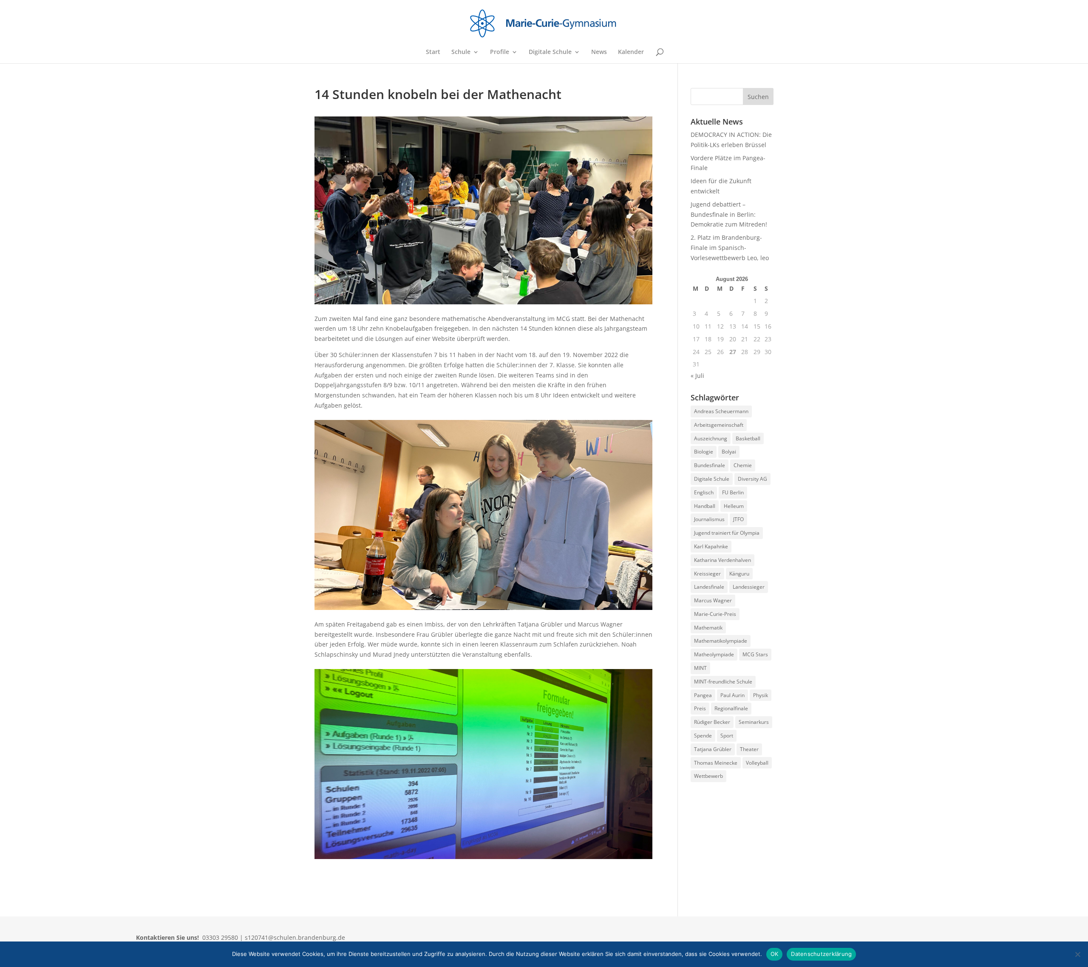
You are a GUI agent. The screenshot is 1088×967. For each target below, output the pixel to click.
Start (433, 52)
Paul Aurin (732, 695)
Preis (700, 708)
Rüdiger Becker (712, 722)
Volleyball (757, 762)
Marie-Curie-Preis (715, 614)
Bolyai (729, 451)
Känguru (739, 573)
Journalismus (709, 519)
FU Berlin (733, 492)
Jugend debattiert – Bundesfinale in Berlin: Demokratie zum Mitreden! (729, 214)
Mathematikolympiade (720, 640)
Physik (760, 695)
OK (775, 953)
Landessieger (749, 586)
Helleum (734, 506)
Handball (704, 506)
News (599, 52)
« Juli (697, 375)
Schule (460, 52)
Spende (703, 735)
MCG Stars (755, 654)
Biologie (703, 451)
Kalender (631, 52)
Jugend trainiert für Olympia (726, 532)
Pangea (703, 695)
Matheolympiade (714, 654)
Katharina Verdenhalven (722, 560)
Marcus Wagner (713, 600)
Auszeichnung (710, 438)
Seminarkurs (754, 722)
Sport (726, 735)
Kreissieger (707, 573)
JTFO (738, 519)
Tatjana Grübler (712, 749)
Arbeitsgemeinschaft (718, 424)
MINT (700, 668)
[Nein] (1077, 954)
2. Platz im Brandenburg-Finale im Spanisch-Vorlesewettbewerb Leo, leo (730, 247)
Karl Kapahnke (711, 546)
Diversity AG (752, 478)
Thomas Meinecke (715, 762)
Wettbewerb (708, 776)
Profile (499, 52)
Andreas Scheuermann (721, 411)
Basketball (748, 438)
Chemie (743, 465)
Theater (749, 749)
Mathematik (708, 627)
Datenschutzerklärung (821, 953)
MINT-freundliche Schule (723, 681)
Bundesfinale (709, 465)
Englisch (704, 492)
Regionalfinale (731, 708)
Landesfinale (709, 586)
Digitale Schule (550, 52)
